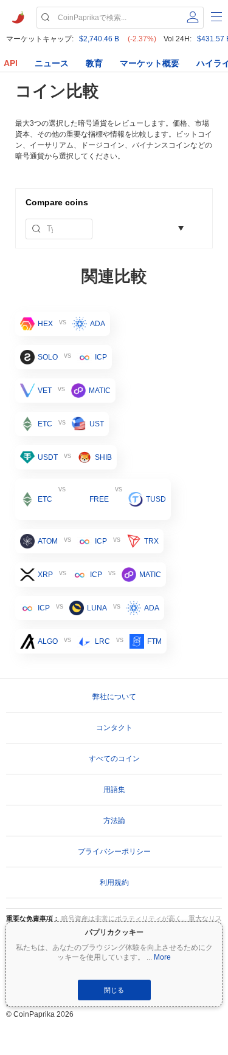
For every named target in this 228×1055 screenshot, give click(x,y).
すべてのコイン (114, 758)
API (11, 63)
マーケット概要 (149, 63)
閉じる (114, 990)
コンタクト (114, 727)
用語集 (114, 789)
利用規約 (114, 882)
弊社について (114, 696)
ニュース (52, 63)
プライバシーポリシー (114, 851)
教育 (94, 63)
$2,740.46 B (99, 39)
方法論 (114, 820)
